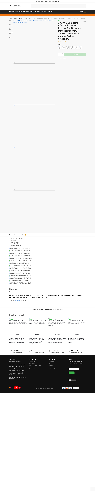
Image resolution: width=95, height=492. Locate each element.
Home (11, 18)
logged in (17, 300)
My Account (32, 361)
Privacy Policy (32, 368)
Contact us (51, 367)
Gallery (11, 234)
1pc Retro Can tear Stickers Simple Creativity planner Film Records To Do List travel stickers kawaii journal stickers (76, 340)
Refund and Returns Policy (35, 365)
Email (70, 366)
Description (16, 234)
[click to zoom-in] (34, 41)
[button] (83, 12)
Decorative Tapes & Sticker (19, 18)
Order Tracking (52, 368)
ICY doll (37, 388)
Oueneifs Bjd (43, 388)
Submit (71, 373)
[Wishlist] (25, 320)
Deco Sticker (29, 18)
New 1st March (59, 309)
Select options (18, 346)
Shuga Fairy (50, 388)
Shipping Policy (32, 363)
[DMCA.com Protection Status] (77, 380)
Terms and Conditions (34, 367)
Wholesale (51, 361)
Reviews (23, 234)
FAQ (50, 363)
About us (51, 365)
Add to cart (75, 54)
